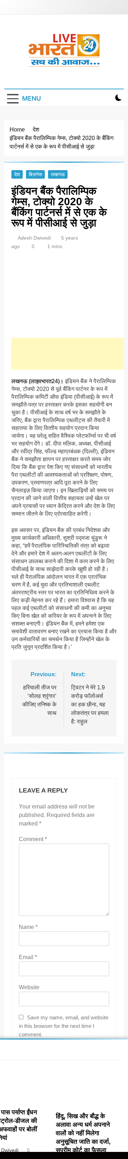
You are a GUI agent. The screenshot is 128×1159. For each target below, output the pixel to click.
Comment (33, 839)
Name (28, 927)
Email (28, 957)
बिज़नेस (35, 174)
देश (17, 174)
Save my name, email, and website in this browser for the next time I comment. (63, 1025)
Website (29, 987)
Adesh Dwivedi (34, 238)
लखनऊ (58, 174)
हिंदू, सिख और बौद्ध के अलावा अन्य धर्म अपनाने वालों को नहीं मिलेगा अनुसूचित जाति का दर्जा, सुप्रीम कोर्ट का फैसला (83, 1133)
